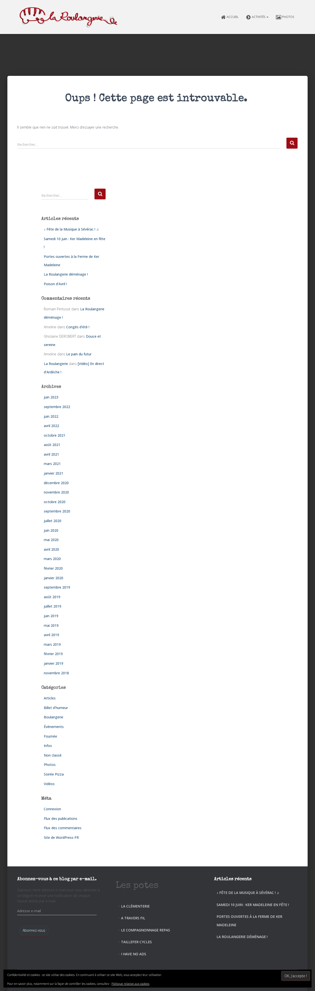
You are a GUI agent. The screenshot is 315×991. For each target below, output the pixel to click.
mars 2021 (52, 463)
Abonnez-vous (34, 930)
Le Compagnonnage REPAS (145, 930)
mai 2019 (51, 625)
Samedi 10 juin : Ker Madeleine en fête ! (253, 904)
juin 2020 (51, 530)
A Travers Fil (133, 918)
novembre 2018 (56, 673)
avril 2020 (51, 549)
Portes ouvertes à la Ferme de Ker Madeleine (249, 920)
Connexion (52, 809)
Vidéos (49, 783)
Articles (50, 698)
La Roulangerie (56, 363)
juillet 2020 (52, 520)
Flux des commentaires (62, 828)
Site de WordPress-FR (61, 837)
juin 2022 (51, 416)
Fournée (50, 736)
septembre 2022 (57, 406)
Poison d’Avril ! (55, 283)
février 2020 (53, 568)
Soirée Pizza (54, 774)
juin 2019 (51, 615)
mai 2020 (51, 539)
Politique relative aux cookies (130, 984)
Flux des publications (60, 818)
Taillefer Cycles (136, 942)
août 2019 (52, 597)
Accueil (232, 17)
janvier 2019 (53, 663)
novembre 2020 (56, 492)
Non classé (53, 755)
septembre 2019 (57, 587)
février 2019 (53, 653)
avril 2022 (51, 425)
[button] (267, 17)
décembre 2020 (56, 482)
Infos (48, 745)
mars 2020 (52, 558)
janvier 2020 (53, 578)
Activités (259, 17)
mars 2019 (52, 644)
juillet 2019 (52, 606)
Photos (288, 17)
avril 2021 (51, 454)
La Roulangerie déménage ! (66, 274)
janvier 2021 (53, 473)
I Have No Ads (133, 954)
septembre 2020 (57, 511)
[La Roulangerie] (70, 17)
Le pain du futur (79, 354)
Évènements (54, 726)
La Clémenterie (135, 906)
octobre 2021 (54, 435)
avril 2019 (51, 634)
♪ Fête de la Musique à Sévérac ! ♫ (71, 229)
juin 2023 (51, 397)
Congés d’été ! (77, 327)
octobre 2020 (54, 501)
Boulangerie (53, 717)
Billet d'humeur (56, 707)
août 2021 (52, 444)
